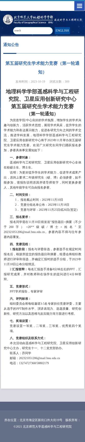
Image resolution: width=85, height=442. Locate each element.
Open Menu (79, 6)
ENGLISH (62, 30)
